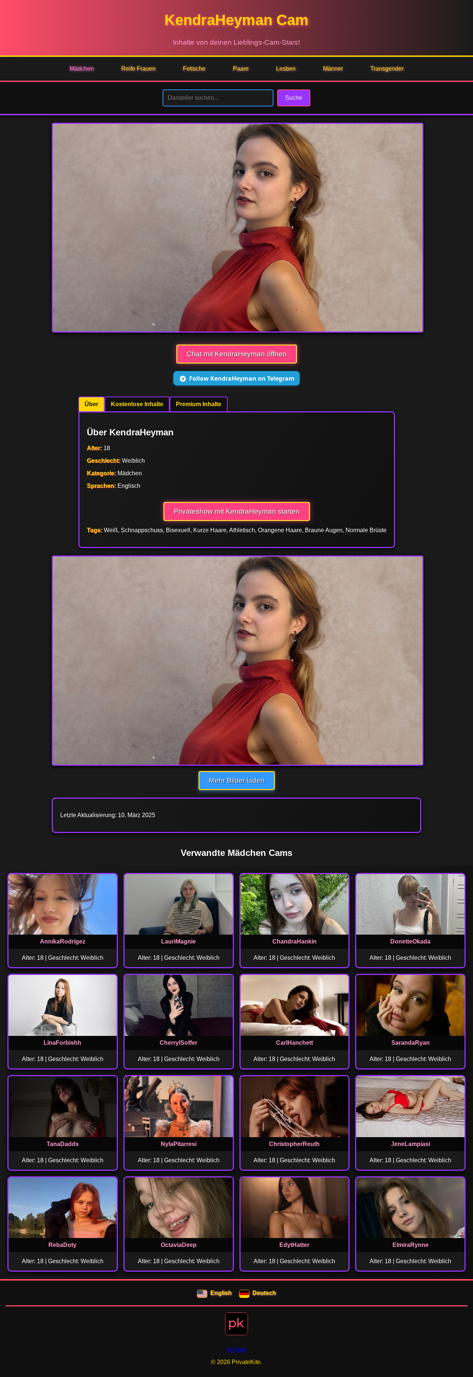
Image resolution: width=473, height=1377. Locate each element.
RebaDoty (62, 1245)
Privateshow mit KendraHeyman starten (237, 511)
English (221, 1293)
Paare (241, 68)
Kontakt (236, 1349)
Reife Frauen (138, 68)
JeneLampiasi (410, 1144)
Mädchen (81, 68)
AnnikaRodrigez (62, 941)
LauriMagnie (178, 941)
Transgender (387, 68)
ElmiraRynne (410, 1245)
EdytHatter (294, 1245)
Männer (333, 68)
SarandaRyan (410, 1043)
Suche (293, 98)
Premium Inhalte (198, 404)
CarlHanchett (294, 1043)
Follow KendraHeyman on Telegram (242, 378)
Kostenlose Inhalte (137, 404)
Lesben (286, 68)
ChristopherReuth (294, 1144)
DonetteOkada (410, 941)
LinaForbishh (62, 1043)
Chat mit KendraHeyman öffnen (237, 354)
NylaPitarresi (179, 1144)
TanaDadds (63, 1144)
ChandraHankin (294, 941)
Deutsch (264, 1293)
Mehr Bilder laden (237, 780)
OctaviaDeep (179, 1245)
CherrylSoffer (178, 1043)
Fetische (194, 68)
